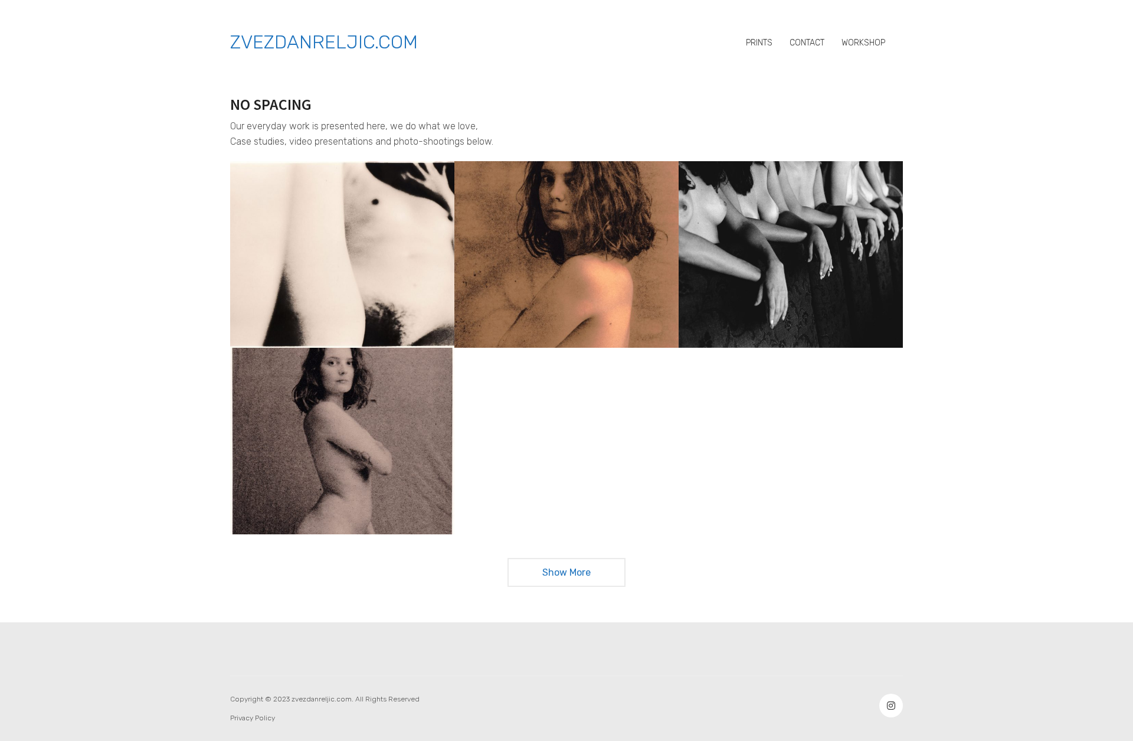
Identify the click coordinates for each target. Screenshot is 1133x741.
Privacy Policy (252, 718)
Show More (567, 576)
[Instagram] (891, 705)
